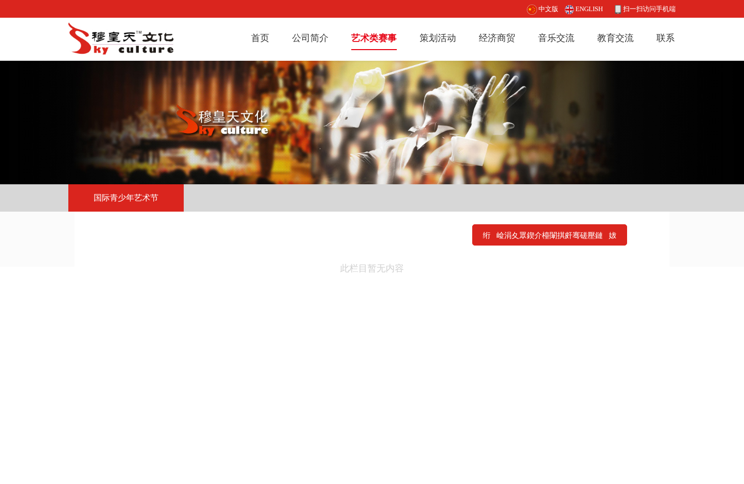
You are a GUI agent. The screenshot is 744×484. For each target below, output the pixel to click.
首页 (260, 38)
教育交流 (615, 38)
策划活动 (438, 38)
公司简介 (310, 38)
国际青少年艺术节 (126, 197)
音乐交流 (556, 38)
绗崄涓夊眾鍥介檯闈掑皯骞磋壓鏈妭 (549, 235)
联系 (665, 38)
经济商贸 (497, 38)
